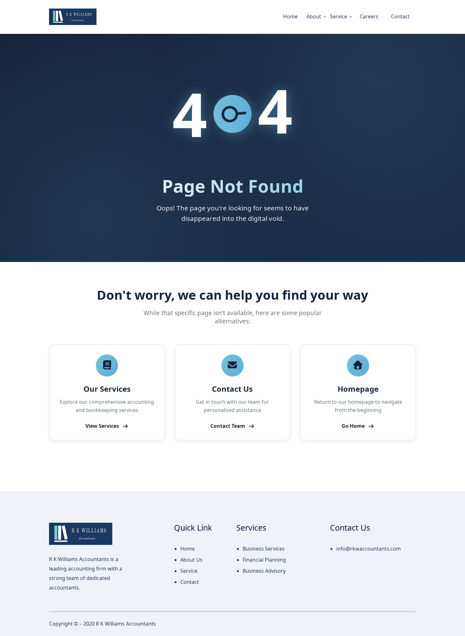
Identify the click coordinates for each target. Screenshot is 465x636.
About (314, 16)
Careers (369, 16)
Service (338, 16)
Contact (400, 16)
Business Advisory (264, 570)
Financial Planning (264, 559)
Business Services (264, 548)
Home (290, 16)
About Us (191, 559)
